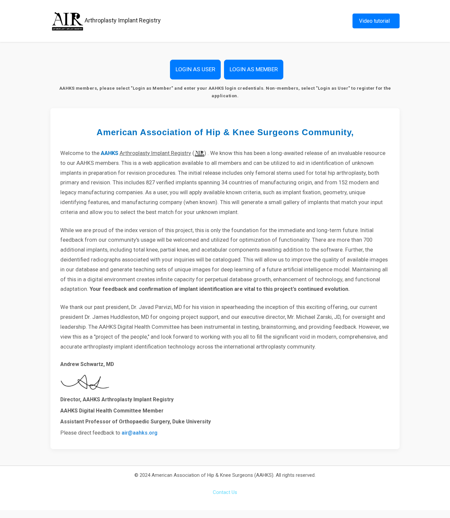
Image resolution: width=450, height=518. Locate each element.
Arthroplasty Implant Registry (122, 20)
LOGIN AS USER (195, 69)
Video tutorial (374, 21)
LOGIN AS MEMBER (254, 69)
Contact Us (225, 492)
